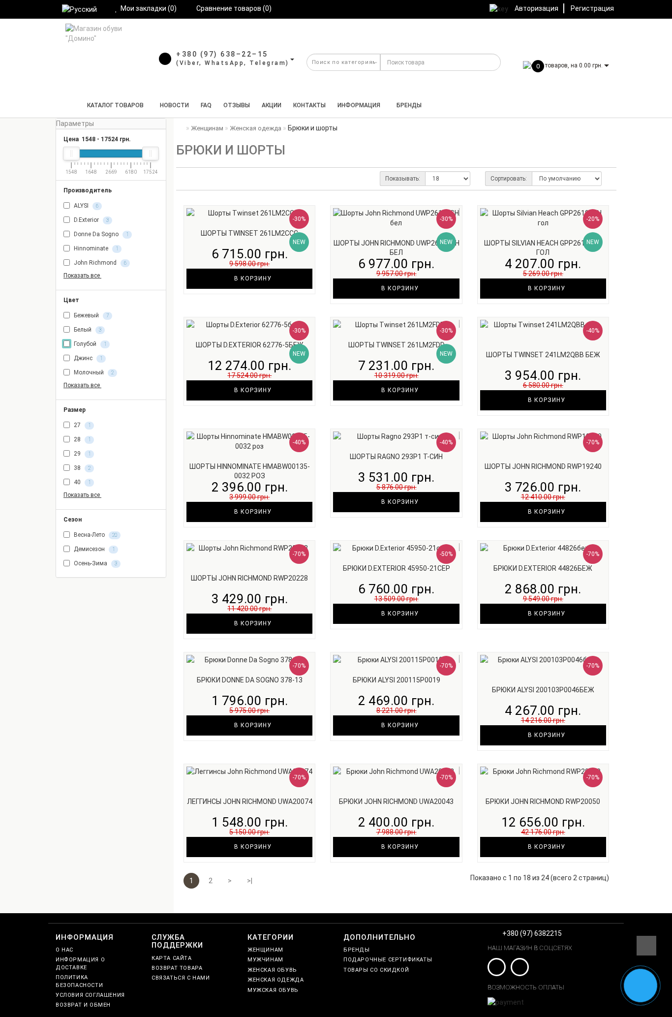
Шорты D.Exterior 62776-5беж (250, 345)
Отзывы (236, 105)
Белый (86, 329)
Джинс (87, 358)
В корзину (252, 278)
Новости (174, 105)
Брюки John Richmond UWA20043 (396, 801)
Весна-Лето (94, 535)
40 (81, 482)
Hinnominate (95, 248)
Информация (358, 105)
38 (81, 467)
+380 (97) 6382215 (532, 933)
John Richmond (99, 262)
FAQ (206, 105)
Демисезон (93, 549)
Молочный (93, 372)
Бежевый (90, 315)
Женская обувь (272, 970)
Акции (271, 105)
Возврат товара (177, 968)
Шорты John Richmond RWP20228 (249, 578)
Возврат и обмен (83, 1005)
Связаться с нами (181, 978)
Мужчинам (265, 959)
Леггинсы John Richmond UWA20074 (249, 801)
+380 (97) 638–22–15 (222, 54)
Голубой (89, 343)
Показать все (82, 275)
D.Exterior (90, 219)
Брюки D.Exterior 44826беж (542, 568)
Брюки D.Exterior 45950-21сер (396, 568)
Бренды (409, 105)
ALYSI (85, 205)
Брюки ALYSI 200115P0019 (396, 680)
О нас (64, 950)
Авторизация (536, 8)
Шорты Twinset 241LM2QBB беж (543, 355)
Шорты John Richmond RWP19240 (543, 466)
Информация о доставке (80, 963)
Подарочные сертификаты (387, 959)
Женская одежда (275, 980)
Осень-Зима (94, 563)
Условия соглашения (90, 995)
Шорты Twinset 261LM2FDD (396, 345)
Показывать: (402, 178)
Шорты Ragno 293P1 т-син (396, 457)
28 (81, 439)
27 (81, 425)
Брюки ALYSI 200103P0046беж (543, 690)
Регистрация (592, 8)
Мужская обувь (273, 990)
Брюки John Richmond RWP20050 (543, 801)
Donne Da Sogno (100, 234)
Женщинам (265, 950)
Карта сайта (172, 958)
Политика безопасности (79, 981)
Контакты (309, 105)
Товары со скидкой (376, 970)
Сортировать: (508, 178)
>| (249, 881)
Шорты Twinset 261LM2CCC (249, 233)
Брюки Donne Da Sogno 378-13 (250, 680)
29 (81, 453)
